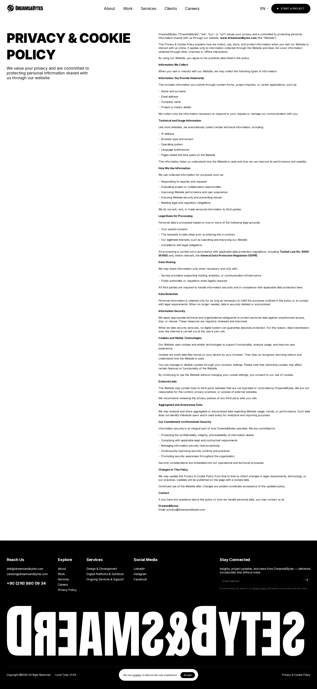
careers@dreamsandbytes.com (27, 574)
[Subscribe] (306, 580)
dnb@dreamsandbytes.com (25, 568)
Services (148, 8)
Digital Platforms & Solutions (105, 574)
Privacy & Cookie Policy (296, 674)
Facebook (140, 579)
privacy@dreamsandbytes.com (186, 509)
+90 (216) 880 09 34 (26, 583)
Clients (171, 8)
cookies (136, 675)
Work (128, 8)
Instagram (140, 574)
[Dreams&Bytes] (25, 8)
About (109, 8)
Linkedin (139, 568)
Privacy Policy (67, 590)
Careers (192, 8)
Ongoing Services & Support (105, 579)
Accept (188, 675)
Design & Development (101, 568)
